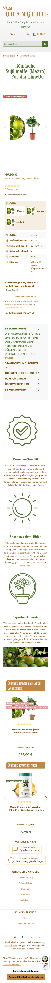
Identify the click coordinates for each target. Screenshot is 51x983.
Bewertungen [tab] (15, 390)
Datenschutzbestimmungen (13, 308)
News (25, 918)
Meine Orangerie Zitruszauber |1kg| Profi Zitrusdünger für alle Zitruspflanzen (25, 808)
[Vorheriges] (5, 127)
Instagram (25, 888)
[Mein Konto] (28, 34)
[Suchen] (45, 44)
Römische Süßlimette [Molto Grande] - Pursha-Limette (25, 731)
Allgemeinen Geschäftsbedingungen (16, 304)
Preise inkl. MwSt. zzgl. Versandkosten (22, 178)
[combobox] (22, 44)
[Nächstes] (46, 127)
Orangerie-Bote (25, 883)
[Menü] (6, 34)
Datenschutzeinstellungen (25, 971)
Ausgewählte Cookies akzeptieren (26, 977)
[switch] (45, 966)
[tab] (22, 343)
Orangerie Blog (25, 877)
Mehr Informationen (12, 964)
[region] (25, 127)
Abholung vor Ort (25, 923)
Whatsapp (25, 900)
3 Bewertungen (11, 189)
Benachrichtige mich (25, 296)
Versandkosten (10, 945)
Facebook (25, 894)
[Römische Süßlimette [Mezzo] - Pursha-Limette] (25, 127)
